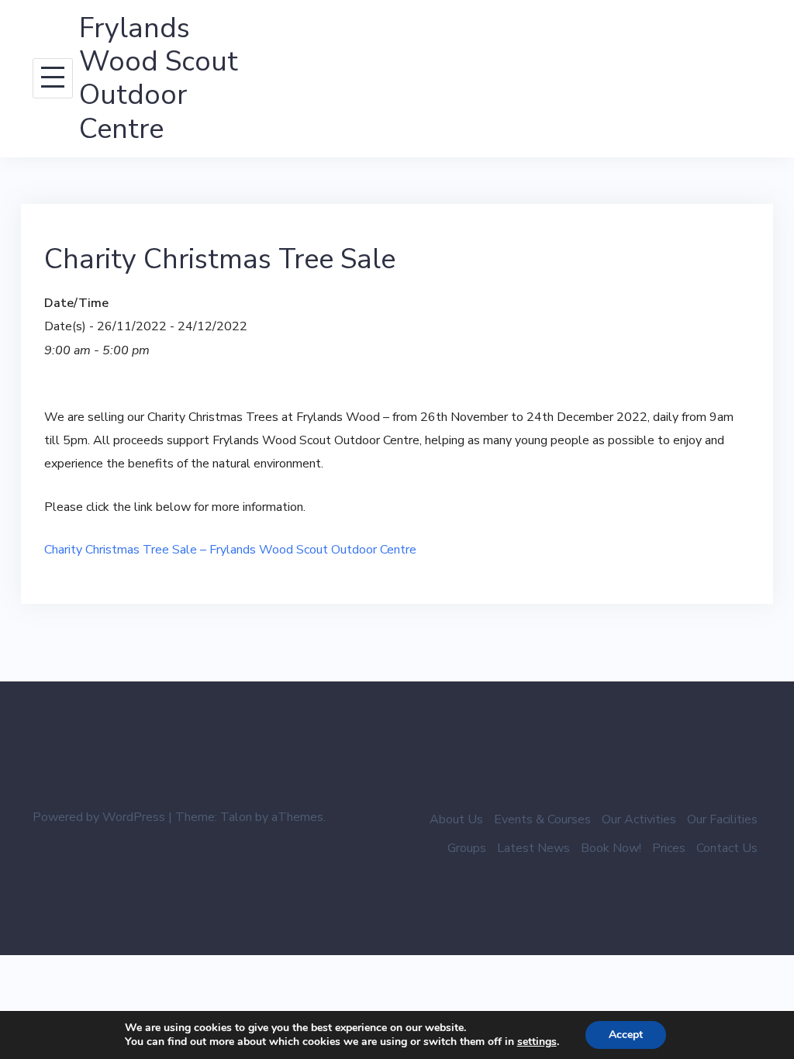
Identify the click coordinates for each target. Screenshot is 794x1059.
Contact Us (727, 848)
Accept (626, 1034)
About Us (456, 819)
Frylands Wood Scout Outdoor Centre (158, 78)
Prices (668, 848)
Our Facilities (722, 819)
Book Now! (611, 848)
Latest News (533, 848)
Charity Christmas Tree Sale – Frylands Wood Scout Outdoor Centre (230, 549)
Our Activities (639, 819)
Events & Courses (542, 819)
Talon (236, 817)
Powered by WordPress (99, 817)
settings (537, 1042)
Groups (466, 848)
